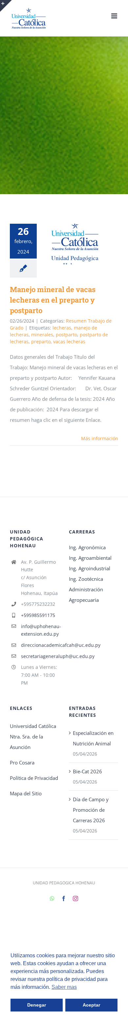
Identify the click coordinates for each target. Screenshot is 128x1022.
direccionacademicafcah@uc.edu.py (40, 645)
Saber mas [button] (64, 987)
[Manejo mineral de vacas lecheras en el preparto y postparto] (74, 244)
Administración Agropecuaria (86, 594)
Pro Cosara (22, 762)
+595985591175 (38, 615)
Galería (84, 244)
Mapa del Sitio (26, 793)
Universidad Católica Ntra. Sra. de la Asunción (33, 736)
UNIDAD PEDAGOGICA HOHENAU (64, 883)
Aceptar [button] (91, 1005)
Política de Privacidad (34, 778)
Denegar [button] (36, 1005)
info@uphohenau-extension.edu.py (40, 630)
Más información (99, 438)
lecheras (62, 328)
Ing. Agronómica (87, 547)
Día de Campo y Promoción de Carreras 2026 (91, 810)
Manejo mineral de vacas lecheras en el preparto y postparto (65, 244)
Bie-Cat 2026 (87, 771)
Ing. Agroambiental (90, 558)
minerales (42, 334)
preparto (41, 341)
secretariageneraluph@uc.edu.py (40, 656)
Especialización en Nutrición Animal (93, 738)
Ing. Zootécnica (86, 579)
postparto (66, 334)
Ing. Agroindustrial (89, 568)
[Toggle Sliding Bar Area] (6, 6)
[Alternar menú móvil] (114, 15)
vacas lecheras (69, 341)
